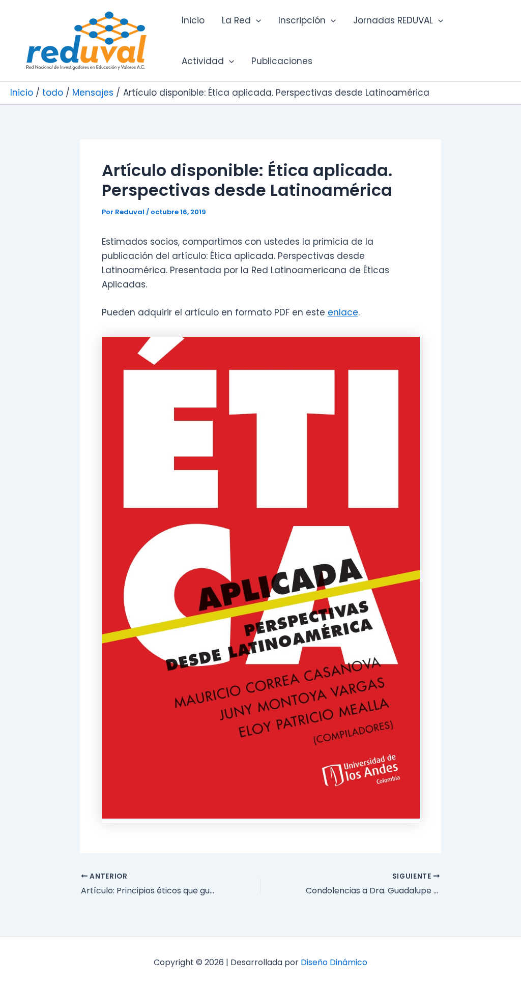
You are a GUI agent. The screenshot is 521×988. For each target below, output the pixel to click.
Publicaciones (281, 61)
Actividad (203, 61)
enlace (343, 312)
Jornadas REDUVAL (393, 20)
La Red (236, 20)
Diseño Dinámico (334, 962)
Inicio (193, 20)
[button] (256, 20)
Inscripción (302, 20)
